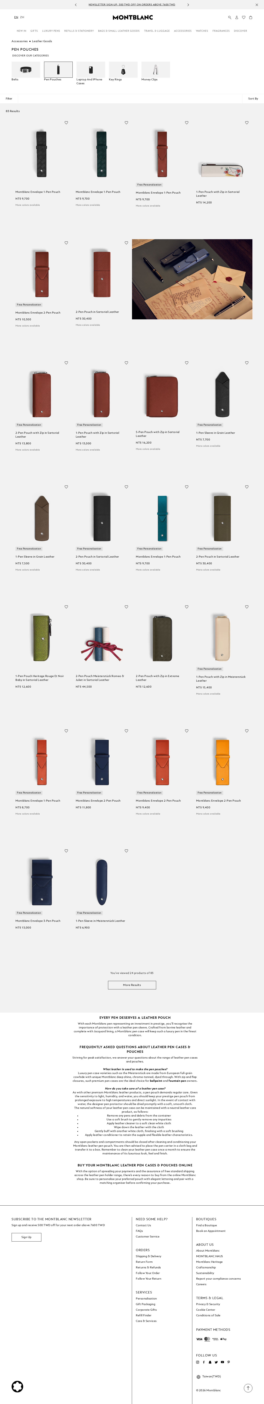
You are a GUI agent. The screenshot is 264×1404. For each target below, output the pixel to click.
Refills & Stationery (79, 31)
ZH (22, 17)
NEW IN (21, 31)
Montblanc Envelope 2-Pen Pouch (37, 312)
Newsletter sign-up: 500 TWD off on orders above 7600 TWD (127, 5)
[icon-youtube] (222, 1362)
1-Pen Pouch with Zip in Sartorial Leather (218, 194)
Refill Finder (144, 1315)
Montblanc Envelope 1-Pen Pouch (37, 192)
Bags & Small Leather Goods (119, 31)
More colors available (27, 205)
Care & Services (146, 1321)
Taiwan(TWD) (211, 1376)
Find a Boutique (206, 1225)
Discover (240, 31)
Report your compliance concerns (218, 1278)
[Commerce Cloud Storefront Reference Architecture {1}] (133, 17)
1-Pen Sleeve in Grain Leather (215, 433)
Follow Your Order (148, 1273)
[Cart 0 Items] (250, 18)
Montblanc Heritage (209, 1262)
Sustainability (205, 1273)
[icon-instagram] (197, 1362)
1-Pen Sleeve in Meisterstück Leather (100, 921)
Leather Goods (42, 41)
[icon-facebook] (203, 1362)
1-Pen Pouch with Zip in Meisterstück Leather (221, 679)
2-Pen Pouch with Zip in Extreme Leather (157, 678)
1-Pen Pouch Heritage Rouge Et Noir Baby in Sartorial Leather (39, 678)
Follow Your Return (148, 1278)
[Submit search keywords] (230, 17)
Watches (202, 31)
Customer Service (147, 1236)
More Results (132, 985)
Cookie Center (205, 1310)
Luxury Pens (51, 31)
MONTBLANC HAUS (209, 1256)
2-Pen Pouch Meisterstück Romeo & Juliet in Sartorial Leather (100, 678)
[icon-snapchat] (210, 1362)
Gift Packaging (145, 1304)
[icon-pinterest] (228, 1362)
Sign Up (26, 1237)
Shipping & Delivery (148, 1256)
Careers (201, 1284)
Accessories (183, 31)
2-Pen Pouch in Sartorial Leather (97, 312)
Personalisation (146, 1298)
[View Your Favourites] (243, 18)
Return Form (144, 1262)
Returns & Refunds (148, 1267)
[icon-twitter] (216, 1362)
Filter (9, 98)
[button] (236, 17)
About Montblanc (208, 1250)
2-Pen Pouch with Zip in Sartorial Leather (37, 435)
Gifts (34, 31)
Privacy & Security (208, 1304)
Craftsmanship (206, 1267)
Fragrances (221, 31)
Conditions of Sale (208, 1315)
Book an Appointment (211, 1231)
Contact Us (143, 1225)
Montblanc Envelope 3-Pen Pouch (37, 921)
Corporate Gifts (146, 1310)
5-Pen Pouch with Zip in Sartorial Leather (158, 434)
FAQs (139, 1231)
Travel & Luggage (157, 31)
